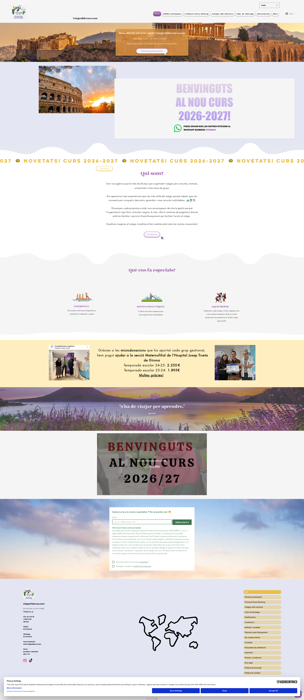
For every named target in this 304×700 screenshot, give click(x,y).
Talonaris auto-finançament (256, 632)
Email (114, 518)
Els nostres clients (252, 637)
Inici (246, 592)
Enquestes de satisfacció (255, 647)
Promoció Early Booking (255, 602)
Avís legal (249, 663)
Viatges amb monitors (254, 607)
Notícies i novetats (252, 627)
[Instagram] (25, 660)
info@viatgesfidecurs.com (32, 644)
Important (249, 652)
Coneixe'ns (249, 622)
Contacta (248, 642)
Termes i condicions (253, 658)
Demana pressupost (253, 597)
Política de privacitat (253, 668)
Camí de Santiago (252, 612)
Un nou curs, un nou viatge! (34, 608)
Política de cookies (252, 673)
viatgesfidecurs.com (34, 604)
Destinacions (250, 617)
